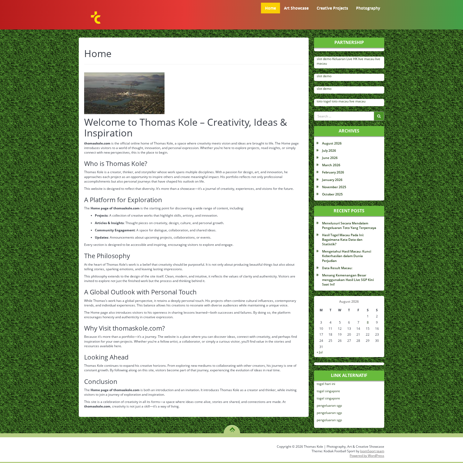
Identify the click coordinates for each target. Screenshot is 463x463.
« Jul (320, 352)
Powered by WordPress (367, 455)
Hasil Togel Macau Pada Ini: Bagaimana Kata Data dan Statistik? (343, 239)
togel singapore (328, 391)
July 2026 (329, 150)
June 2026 (330, 157)
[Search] (379, 116)
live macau (366, 59)
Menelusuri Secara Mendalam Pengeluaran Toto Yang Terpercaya (349, 225)
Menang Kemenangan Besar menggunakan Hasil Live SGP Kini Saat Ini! (348, 280)
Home (270, 7)
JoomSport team (372, 451)
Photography (368, 7)
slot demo (324, 59)
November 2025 (334, 187)
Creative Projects (332, 7)
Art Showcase (296, 7)
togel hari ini (326, 383)
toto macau (340, 101)
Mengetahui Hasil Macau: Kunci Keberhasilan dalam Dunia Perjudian (346, 256)
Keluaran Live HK (344, 59)
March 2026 (331, 165)
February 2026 (333, 172)
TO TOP (232, 428)
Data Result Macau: (337, 268)
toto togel (324, 101)
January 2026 (332, 179)
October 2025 (332, 194)
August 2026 (332, 143)
